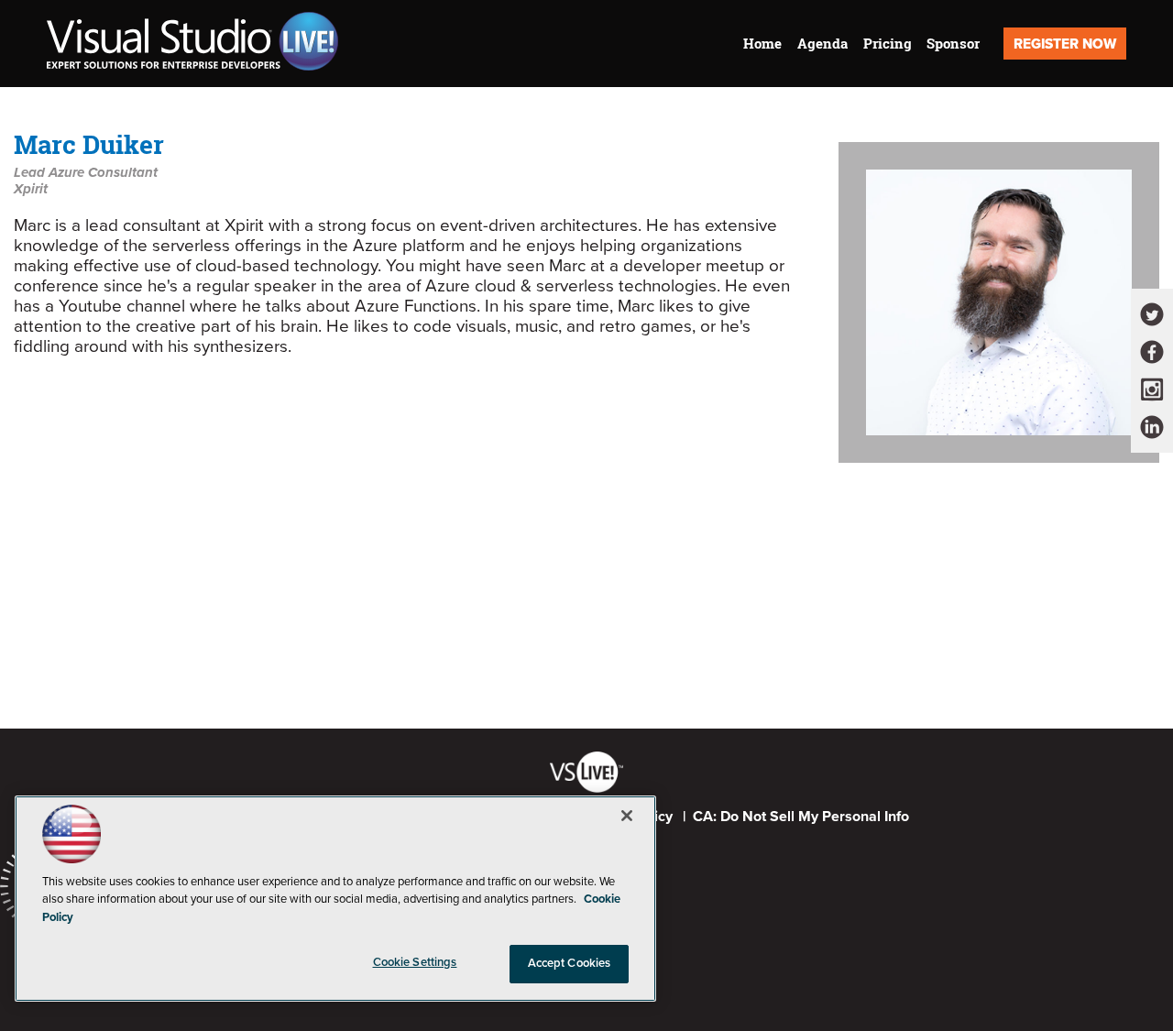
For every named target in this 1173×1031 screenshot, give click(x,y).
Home (762, 43)
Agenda (822, 43)
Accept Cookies (569, 963)
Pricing (887, 43)
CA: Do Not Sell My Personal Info (801, 816)
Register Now (1065, 44)
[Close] (627, 815)
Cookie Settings (415, 962)
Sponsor (953, 43)
